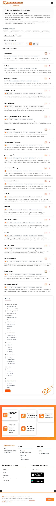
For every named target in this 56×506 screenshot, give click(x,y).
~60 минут (26, 93)
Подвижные (6, 475)
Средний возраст (33, 106)
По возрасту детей (9, 354)
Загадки (19, 35)
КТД (23, 31)
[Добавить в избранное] (46, 53)
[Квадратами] (37, 44)
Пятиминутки (45, 31)
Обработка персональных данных (25, 456)
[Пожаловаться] (50, 53)
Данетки (28, 31)
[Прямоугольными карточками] (34, 44)
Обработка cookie (24, 459)
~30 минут (22, 80)
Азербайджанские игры (9, 35)
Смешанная (36, 80)
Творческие (6, 480)
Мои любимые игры (44, 453)
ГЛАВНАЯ (5, 469)
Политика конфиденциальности (25, 451)
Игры (4, 472)
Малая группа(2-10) (18, 93)
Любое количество (13, 68)
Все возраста (27, 68)
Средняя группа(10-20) (14, 80)
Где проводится (9, 315)
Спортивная (35, 68)
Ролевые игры (36, 31)
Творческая (39, 196)
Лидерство (6, 31)
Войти (40, 451)
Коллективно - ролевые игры (10, 477)
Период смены (8, 378)
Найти (7, 390)
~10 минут (21, 68)
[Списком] (30, 43)
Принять (50, 499)
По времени (8, 342)
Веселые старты (15, 31)
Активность (8, 366)
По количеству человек (11, 304)
